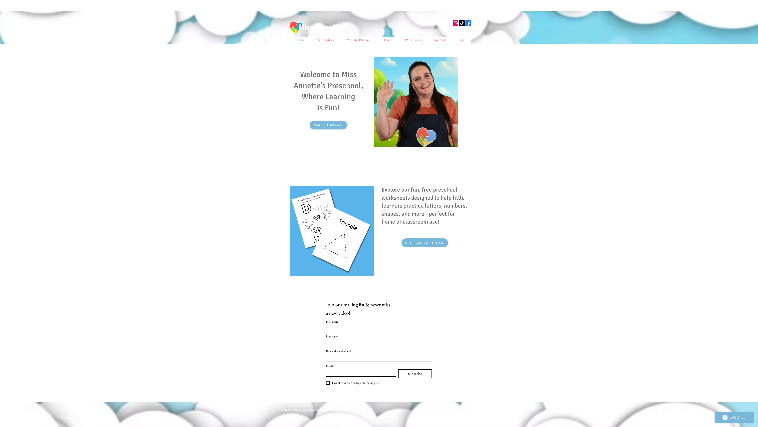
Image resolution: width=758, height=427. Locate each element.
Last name (332, 336)
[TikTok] (462, 23)
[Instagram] (455, 23)
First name (332, 321)
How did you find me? (338, 351)
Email (330, 366)
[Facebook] (468, 23)
